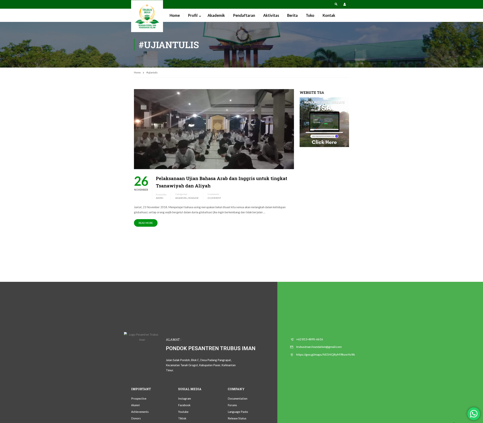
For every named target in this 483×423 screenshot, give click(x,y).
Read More (146, 222)
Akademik (216, 15)
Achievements (140, 411)
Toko (310, 15)
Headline (193, 197)
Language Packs (238, 411)
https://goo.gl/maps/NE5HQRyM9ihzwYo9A (325, 354)
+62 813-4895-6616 (309, 339)
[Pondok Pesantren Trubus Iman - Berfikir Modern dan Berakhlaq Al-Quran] (147, 16)
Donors (136, 418)
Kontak (328, 15)
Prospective (138, 398)
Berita (292, 15)
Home (175, 15)
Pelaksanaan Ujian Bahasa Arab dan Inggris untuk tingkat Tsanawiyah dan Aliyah (221, 182)
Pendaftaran (244, 15)
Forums (232, 405)
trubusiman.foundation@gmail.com (319, 346)
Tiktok (182, 418)
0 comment (214, 197)
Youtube (183, 411)
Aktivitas (271, 15)
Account (344, 4)
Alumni (135, 405)
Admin (159, 197)
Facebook (184, 405)
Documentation (237, 398)
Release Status (237, 418)
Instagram (184, 398)
